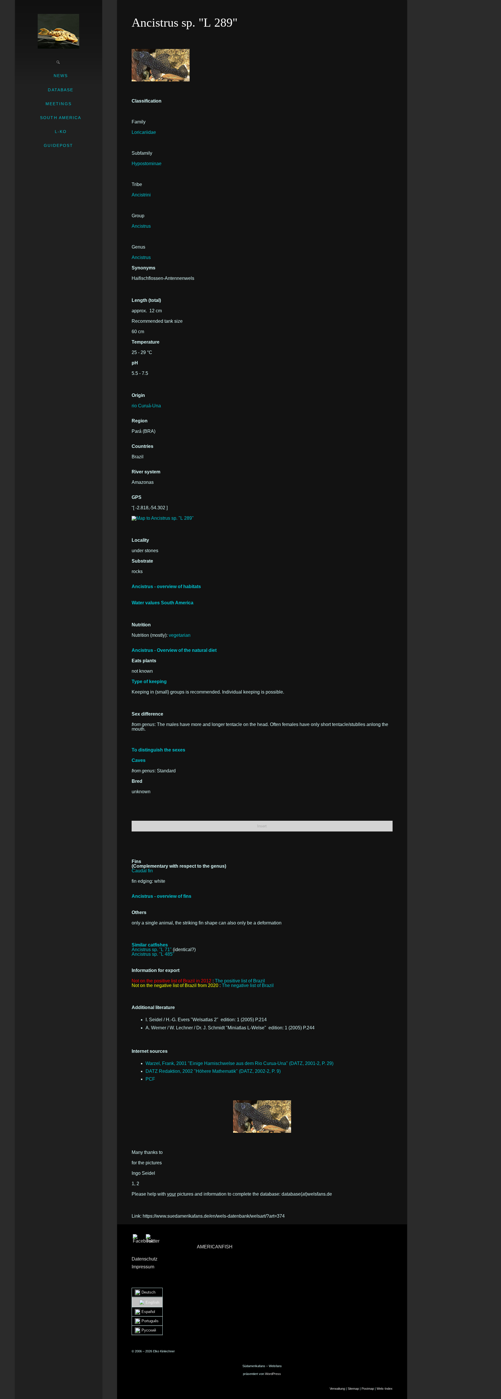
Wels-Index (385, 1388)
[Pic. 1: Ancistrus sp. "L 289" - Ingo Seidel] (161, 51)
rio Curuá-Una (146, 405)
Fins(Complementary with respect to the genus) (179, 864)
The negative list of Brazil (248, 985)
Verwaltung (337, 1388)
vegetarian (179, 635)
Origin (138, 395)
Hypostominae (146, 163)
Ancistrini (141, 194)
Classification (146, 101)
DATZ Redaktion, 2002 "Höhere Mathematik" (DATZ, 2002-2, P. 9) (213, 1071)
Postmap (368, 1388)
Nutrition (141, 624)
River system (146, 471)
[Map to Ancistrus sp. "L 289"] (163, 518)
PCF (150, 1079)
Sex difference (147, 714)
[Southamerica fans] (58, 31)
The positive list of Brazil (240, 980)
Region (140, 420)
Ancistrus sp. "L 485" (153, 954)
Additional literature (153, 1007)
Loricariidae (144, 132)
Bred (137, 781)
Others (139, 912)
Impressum (143, 1266)
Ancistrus (141, 226)
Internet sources (150, 1051)
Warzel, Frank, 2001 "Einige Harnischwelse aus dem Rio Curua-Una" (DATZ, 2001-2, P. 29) (239, 1063)
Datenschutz (144, 1258)
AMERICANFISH (215, 1246)
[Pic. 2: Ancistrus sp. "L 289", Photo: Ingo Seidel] (262, 1116)
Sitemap (353, 1388)
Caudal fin (142, 870)
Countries (142, 446)
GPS (136, 497)
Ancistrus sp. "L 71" (152, 949)
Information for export (155, 970)
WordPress (273, 1374)
